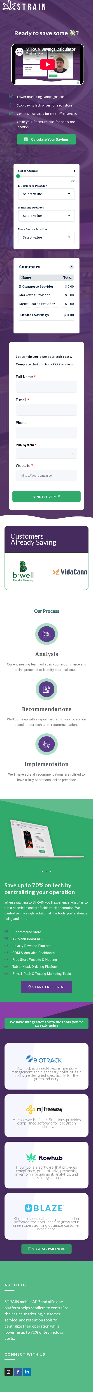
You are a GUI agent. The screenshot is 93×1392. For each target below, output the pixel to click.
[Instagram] (9, 1372)
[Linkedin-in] (27, 1372)
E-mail (22, 400)
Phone (21, 422)
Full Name (26, 376)
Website (24, 465)
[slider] (18, 176)
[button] (9, 571)
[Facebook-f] (18, 1372)
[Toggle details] (71, 267)
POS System (26, 445)
